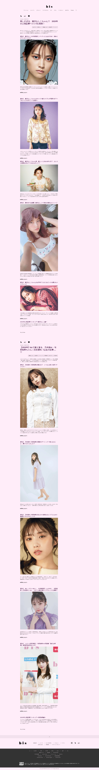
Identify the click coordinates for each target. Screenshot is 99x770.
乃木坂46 (55, 355)
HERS (52, 750)
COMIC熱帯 (36, 754)
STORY (46, 750)
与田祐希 (45, 355)
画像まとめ (45, 27)
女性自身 (48, 752)
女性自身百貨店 (57, 755)
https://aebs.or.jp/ (51, 764)
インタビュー (60, 10)
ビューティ (32, 10)
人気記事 (50, 27)
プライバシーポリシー (56, 744)
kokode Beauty (48, 755)
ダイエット (39, 10)
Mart (58, 750)
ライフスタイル (45, 10)
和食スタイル (41, 752)
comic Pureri (44, 754)
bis (67, 750)
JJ (29, 750)
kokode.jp (40, 755)
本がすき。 (61, 754)
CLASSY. (35, 750)
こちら (24, 92)
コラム (55, 10)
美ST (63, 750)
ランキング (55, 27)
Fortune (72, 10)
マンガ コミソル (53, 754)
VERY (41, 750)
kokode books (40, 757)
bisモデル (67, 10)
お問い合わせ (40, 744)
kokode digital (49, 757)
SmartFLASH (55, 752)
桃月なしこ (40, 27)
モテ (51, 10)
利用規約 (47, 744)
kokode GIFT (58, 757)
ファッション (26, 10)
